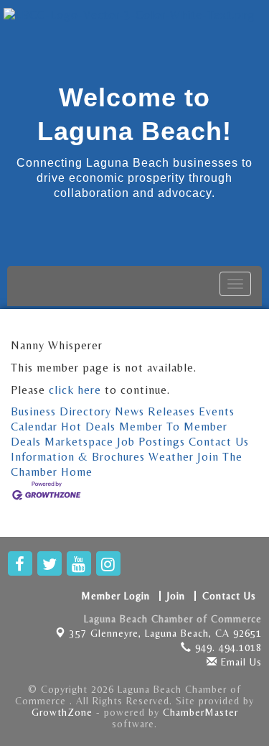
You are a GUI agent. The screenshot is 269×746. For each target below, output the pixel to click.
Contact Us (219, 441)
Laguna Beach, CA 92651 (166, 633)
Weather (171, 457)
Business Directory (61, 411)
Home (77, 472)
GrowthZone (62, 712)
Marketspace (78, 441)
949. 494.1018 (227, 647)
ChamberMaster (200, 712)
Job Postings (151, 441)
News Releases (155, 411)
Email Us (239, 662)
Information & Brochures (78, 457)
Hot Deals (88, 426)
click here (75, 390)
